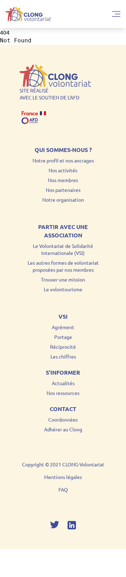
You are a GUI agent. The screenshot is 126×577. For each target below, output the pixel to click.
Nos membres (63, 180)
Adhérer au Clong (63, 429)
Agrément (63, 327)
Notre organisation (63, 199)
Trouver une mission (63, 279)
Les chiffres (63, 356)
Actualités (63, 383)
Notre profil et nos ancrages (63, 160)
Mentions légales (63, 477)
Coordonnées (63, 419)
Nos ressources (63, 393)
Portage (63, 337)
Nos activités (63, 170)
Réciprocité (63, 346)
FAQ (63, 489)
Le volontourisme (63, 289)
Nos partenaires (63, 190)
